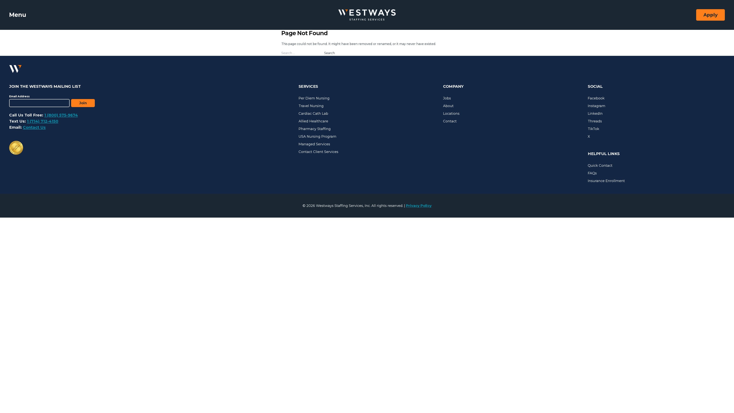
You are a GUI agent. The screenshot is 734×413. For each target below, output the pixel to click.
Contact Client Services (318, 152)
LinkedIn (595, 113)
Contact (450, 121)
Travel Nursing (311, 106)
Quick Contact (600, 165)
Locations (451, 113)
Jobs (447, 98)
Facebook (596, 98)
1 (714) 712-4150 (42, 121)
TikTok (593, 129)
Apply (710, 15)
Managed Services (314, 144)
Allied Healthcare (313, 121)
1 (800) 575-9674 (61, 115)
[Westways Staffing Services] (367, 15)
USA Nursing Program (317, 136)
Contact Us (34, 127)
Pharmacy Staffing (315, 129)
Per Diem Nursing (314, 98)
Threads (595, 121)
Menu (17, 14)
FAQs (592, 173)
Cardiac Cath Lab (313, 113)
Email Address (19, 96)
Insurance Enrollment (606, 181)
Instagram (596, 106)
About (448, 106)
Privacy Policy (419, 206)
